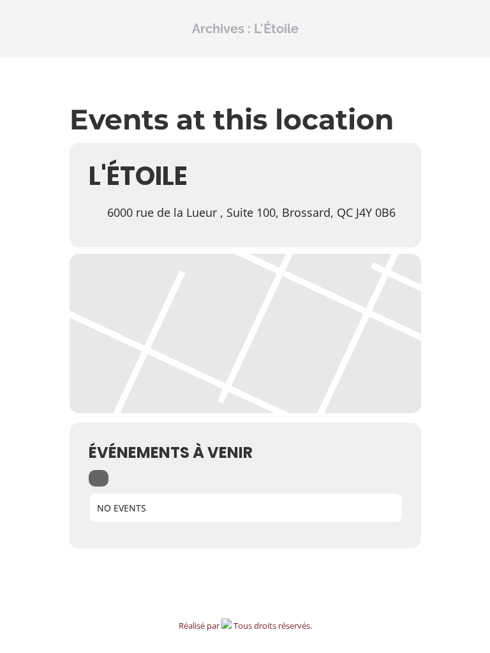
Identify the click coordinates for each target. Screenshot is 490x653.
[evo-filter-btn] (98, 478)
